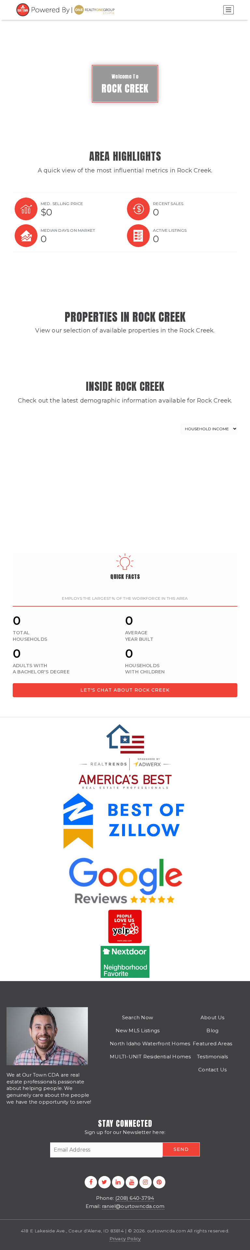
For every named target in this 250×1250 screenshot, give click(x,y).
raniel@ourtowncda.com (133, 1206)
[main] (125, 358)
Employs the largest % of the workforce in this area (125, 598)
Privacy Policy (125, 1238)
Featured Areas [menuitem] (212, 1043)
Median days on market (68, 230)
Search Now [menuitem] (137, 1017)
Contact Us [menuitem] (212, 1069)
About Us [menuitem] (213, 1017)
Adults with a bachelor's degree (41, 669)
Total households (30, 636)
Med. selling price (62, 203)
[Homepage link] (66, 10)
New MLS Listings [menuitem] (138, 1030)
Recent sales (168, 203)
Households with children (145, 669)
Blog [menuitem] (212, 1030)
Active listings (170, 230)
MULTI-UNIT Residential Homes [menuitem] (150, 1056)
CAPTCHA (106, 1164)
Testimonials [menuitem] (212, 1056)
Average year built (139, 636)
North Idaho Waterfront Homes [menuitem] (150, 1043)
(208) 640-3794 (134, 1198)
